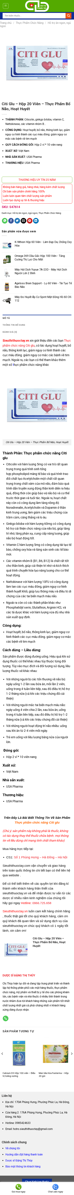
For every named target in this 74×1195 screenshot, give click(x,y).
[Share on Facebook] (11, 221)
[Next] (71, 1060)
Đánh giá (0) (10, 332)
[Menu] (6, 6)
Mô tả (6, 318)
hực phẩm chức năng (28, 364)
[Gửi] (68, 16)
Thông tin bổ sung (14, 325)
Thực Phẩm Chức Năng (30, 22)
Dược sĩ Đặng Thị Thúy (19, 1160)
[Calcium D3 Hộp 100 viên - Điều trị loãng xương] (19, 1053)
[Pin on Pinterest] (30, 221)
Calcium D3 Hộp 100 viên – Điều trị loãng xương (19, 1074)
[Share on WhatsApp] (5, 221)
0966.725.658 (41, 903)
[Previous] (2, 1060)
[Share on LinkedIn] (36, 221)
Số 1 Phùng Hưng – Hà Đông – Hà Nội (40, 857)
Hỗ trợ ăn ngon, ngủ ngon (25, 213)
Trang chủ (6, 22)
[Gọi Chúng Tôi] (5, 1018)
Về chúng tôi (12, 1148)
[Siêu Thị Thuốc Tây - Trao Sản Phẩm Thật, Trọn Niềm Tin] (37, 6)
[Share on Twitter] (17, 221)
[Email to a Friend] (23, 221)
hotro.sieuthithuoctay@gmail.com (33, 1129)
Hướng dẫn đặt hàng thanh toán (24, 1154)
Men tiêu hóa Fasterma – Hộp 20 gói (54, 1074)
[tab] (37, 318)
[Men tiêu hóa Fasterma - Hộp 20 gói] (55, 1053)
